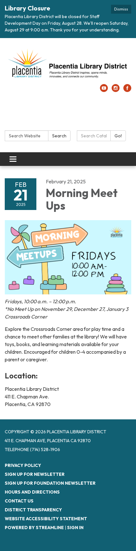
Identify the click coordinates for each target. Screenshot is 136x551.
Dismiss (121, 9)
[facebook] (127, 90)
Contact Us (19, 501)
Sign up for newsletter (35, 474)
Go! (118, 136)
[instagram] (116, 90)
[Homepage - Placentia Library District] (68, 64)
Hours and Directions (32, 492)
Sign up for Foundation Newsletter (50, 483)
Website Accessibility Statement (46, 518)
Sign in (75, 527)
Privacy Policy (23, 465)
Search (59, 136)
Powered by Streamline (34, 527)
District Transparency (33, 510)
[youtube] (104, 90)
